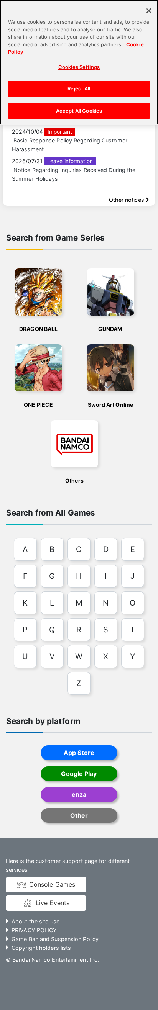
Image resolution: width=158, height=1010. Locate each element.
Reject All (78, 88)
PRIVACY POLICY (34, 930)
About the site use (35, 921)
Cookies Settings (79, 67)
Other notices (127, 199)
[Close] (148, 10)
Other (79, 815)
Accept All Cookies (79, 111)
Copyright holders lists (41, 948)
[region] (79, 62)
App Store (79, 752)
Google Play (79, 774)
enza (79, 794)
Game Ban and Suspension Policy (55, 939)
